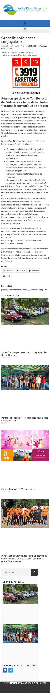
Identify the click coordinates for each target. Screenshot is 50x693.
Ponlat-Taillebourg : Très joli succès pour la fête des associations (24, 419)
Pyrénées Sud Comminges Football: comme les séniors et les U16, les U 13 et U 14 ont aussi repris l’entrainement (24, 558)
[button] (25, 23)
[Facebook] (5, 670)
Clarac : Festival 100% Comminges (18, 489)
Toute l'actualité (32, 55)
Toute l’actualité (18, 46)
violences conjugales (38, 289)
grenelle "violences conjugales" (14, 289)
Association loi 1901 (28, 683)
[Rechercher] (34, 572)
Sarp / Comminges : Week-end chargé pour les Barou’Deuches (24, 354)
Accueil (4, 46)
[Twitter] (10, 670)
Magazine (22, 55)
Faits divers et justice (10, 55)
